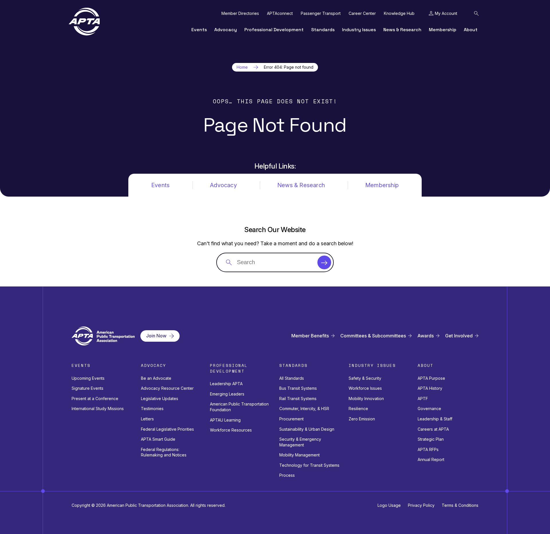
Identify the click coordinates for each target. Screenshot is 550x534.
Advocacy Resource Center (167, 388)
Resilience (358, 408)
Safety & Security (365, 378)
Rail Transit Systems (298, 398)
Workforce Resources (231, 430)
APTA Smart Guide (158, 439)
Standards (323, 30)
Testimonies (152, 408)
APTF (423, 398)
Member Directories (240, 13)
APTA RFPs (428, 449)
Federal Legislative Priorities (167, 429)
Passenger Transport (321, 13)
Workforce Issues (365, 388)
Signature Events (87, 388)
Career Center (362, 13)
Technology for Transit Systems (309, 465)
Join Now (156, 336)
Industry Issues (359, 30)
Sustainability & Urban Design (306, 429)
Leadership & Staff (435, 418)
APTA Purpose (431, 378)
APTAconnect (280, 13)
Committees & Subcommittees (373, 336)
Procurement (291, 418)
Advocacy (225, 30)
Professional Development (274, 30)
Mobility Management (299, 454)
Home (242, 67)
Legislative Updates (159, 398)
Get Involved (459, 336)
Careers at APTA (433, 429)
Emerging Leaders (227, 393)
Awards (425, 336)
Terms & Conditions (460, 505)
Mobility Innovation (366, 398)
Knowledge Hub (399, 13)
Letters (147, 418)
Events (199, 30)
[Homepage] (84, 21)
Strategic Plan (431, 439)
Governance (429, 408)
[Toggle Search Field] (476, 13)
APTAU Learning (225, 420)
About (471, 30)
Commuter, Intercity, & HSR (304, 408)
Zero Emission (362, 418)
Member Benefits (310, 336)
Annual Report (431, 459)
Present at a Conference (95, 398)
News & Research (402, 30)
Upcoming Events (88, 378)
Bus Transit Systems (298, 388)
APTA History (430, 388)
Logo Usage (389, 505)
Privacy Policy (421, 505)
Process (287, 475)
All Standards (291, 378)
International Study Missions (98, 408)
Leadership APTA (226, 383)
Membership (442, 30)
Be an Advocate (156, 378)
